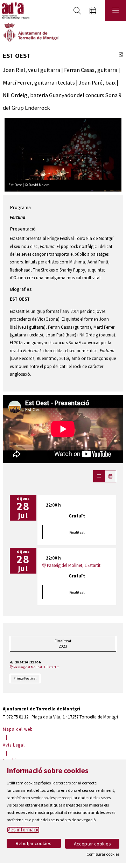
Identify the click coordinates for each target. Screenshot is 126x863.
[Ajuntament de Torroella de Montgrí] (30, 32)
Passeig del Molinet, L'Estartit (73, 565)
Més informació (23, 829)
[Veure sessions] (99, 476)
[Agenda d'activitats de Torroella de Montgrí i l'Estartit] (14, 10)
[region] (63, 154)
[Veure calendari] (110, 476)
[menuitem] (19, 729)
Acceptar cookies (92, 844)
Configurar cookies (102, 854)
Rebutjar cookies (33, 843)
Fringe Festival (25, 678)
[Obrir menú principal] (115, 10)
